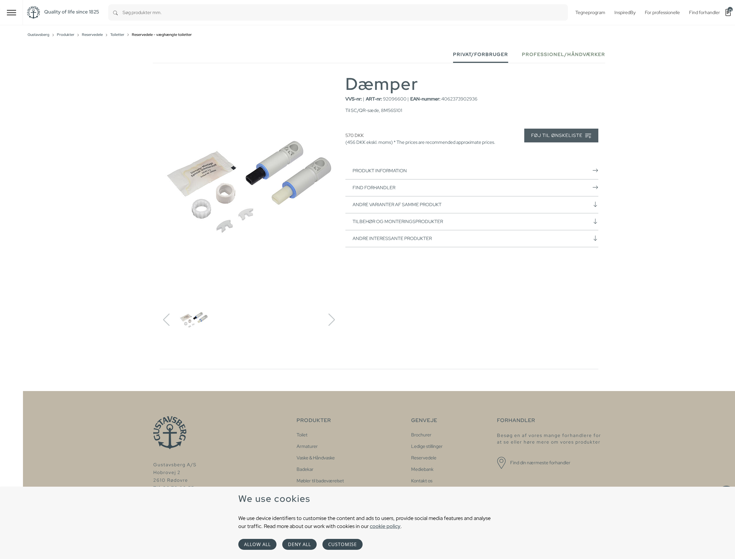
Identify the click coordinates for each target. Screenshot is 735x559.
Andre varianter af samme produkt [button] (397, 205)
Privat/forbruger (480, 54)
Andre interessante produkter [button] (392, 238)
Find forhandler (374, 188)
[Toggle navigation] (11, 12)
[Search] (115, 12)
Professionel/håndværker (563, 54)
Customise (342, 544)
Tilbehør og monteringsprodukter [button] (398, 221)
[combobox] (345, 12)
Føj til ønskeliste (557, 135)
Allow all (257, 544)
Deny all (299, 544)
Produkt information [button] (380, 171)
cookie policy (385, 526)
